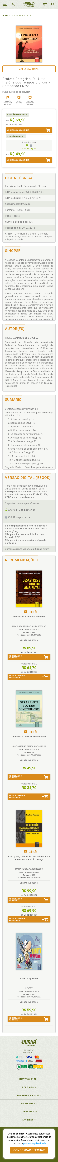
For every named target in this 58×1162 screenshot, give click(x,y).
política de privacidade (34, 1143)
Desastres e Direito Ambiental (29, 616)
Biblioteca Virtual (27, 1095)
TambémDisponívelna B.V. (30, 612)
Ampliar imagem (27, 69)
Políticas (28, 1087)
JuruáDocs (28, 1111)
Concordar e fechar (29, 1150)
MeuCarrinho (44, 4)
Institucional (27, 1079)
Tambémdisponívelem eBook (25, 612)
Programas (28, 1103)
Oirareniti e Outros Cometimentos (29, 736)
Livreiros (28, 1120)
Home (5, 15)
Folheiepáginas (35, 612)
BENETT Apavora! (29, 978)
